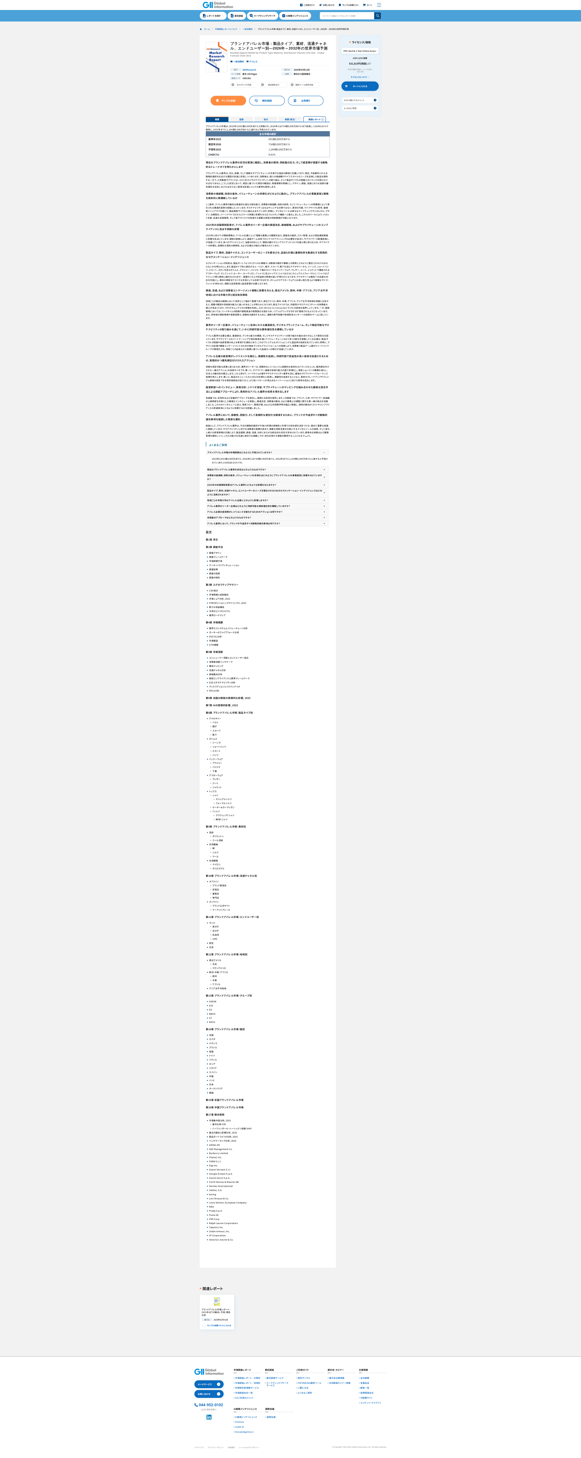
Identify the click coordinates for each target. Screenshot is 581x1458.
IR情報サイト (366, 1398)
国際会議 (271, 1417)
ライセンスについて (359, 77)
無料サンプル (304, 1378)
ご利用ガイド (302, 1370)
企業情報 (363, 1370)
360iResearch (249, 69)
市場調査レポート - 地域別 (247, 1383)
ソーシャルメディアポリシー (249, 1447)
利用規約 (231, 1447)
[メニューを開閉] (379, 5)
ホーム (207, 29)
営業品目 (364, 1383)
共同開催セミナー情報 (340, 1383)
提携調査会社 (367, 1393)
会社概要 (364, 1378)
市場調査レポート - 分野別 (247, 1378)
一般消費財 (247, 29)
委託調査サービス (275, 1378)
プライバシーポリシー (215, 1447)
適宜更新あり (274, 85)
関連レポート (315, 119)
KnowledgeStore (244, 1432)
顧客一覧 (364, 1388)
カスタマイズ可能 (245, 85)
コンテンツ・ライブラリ (370, 1403)
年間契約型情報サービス (247, 1388)
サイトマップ (199, 1447)
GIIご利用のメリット (244, 1398)
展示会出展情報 (337, 1378)
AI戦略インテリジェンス (246, 1417)
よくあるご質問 (305, 1393)
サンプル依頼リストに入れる (219, 1325)
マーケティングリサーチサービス (277, 1384)
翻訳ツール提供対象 (305, 85)
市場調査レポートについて (226, 29)
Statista (239, 1422)
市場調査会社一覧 (244, 1393)
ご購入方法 (303, 1388)
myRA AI (239, 1427)
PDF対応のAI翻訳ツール (309, 1383)
